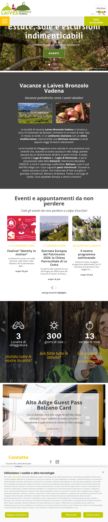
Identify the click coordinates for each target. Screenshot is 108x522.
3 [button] (52, 65)
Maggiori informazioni (17, 515)
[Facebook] (51, 462)
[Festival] (21, 228)
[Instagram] (57, 462)
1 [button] (46, 65)
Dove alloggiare (96, 21)
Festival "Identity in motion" (21, 252)
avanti (54, 53)
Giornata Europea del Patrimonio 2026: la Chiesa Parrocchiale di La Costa (54, 257)
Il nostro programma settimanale (86, 254)
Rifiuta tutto (71, 515)
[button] (103, 472)
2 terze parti (16, 477)
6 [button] (62, 65)
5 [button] (59, 65)
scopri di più (21, 271)
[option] (54, 48)
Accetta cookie (93, 515)
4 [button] (56, 65)
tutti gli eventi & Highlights (54, 292)
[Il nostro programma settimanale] (86, 228)
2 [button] (49, 65)
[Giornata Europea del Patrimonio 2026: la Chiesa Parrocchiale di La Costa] (54, 228)
